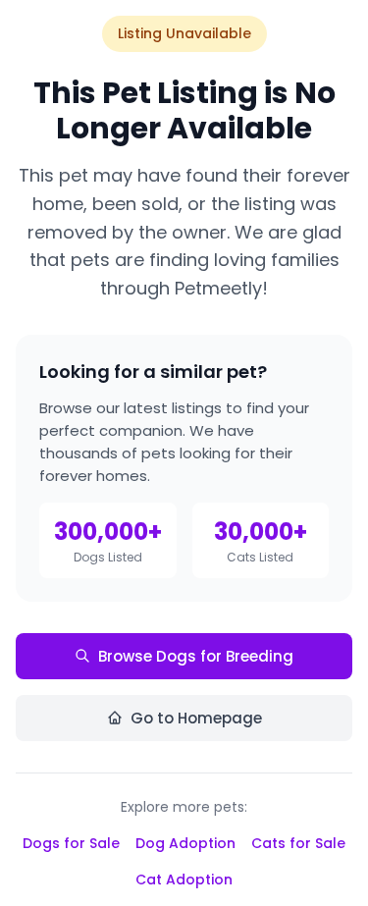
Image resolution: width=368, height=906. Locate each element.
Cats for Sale (298, 843)
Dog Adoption (185, 843)
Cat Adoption (184, 879)
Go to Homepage (196, 718)
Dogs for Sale (71, 843)
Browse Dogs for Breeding (195, 656)
